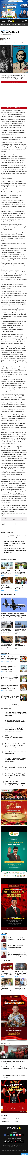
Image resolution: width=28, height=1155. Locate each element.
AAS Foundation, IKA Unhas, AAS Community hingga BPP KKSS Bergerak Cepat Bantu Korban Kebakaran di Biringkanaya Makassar (7, 992)
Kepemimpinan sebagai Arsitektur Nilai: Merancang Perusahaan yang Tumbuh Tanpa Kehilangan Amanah (17, 954)
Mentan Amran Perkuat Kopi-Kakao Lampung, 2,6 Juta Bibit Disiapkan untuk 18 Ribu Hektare (15, 543)
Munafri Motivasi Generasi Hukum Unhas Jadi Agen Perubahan (14, 1062)
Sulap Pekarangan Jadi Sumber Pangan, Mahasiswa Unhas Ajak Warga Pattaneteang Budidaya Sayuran (15, 1068)
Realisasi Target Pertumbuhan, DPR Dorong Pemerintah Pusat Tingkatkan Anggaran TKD (15, 550)
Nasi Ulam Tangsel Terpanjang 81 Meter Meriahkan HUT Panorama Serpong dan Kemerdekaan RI (14, 729)
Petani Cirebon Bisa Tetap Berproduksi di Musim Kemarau (15, 752)
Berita (7, 30)
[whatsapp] (11, 1135)
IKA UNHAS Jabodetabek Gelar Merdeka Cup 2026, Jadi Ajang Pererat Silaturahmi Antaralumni (6, 975)
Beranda (3, 30)
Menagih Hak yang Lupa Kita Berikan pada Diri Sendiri (15, 946)
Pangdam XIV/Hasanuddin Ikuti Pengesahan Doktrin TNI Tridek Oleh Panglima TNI (20, 647)
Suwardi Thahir (7, 38)
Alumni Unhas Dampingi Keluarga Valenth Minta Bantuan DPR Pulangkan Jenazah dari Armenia (20, 990)
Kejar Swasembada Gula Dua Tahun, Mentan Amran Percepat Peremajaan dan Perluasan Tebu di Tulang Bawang (21, 589)
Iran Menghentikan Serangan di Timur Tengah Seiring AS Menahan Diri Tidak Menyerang (6, 632)
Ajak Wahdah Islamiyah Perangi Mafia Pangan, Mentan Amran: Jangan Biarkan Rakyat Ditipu (15, 745)
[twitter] (8, 1135)
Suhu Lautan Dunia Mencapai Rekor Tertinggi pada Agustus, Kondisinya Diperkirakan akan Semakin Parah (9, 659)
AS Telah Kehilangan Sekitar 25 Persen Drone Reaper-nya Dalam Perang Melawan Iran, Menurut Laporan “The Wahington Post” (13, 616)
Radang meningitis (7, 527)
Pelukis (12, 523)
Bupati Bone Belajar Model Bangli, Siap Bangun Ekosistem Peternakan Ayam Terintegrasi (15, 775)
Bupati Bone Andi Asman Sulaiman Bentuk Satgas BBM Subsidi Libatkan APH (15, 721)
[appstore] (8, 1141)
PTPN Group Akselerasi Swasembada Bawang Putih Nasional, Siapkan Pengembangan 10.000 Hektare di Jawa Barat (15, 738)
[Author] (1, 39)
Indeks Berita (14, 704)
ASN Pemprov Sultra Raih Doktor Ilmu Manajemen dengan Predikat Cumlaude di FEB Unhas (16, 713)
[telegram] (14, 1135)
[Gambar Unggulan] (14, 59)
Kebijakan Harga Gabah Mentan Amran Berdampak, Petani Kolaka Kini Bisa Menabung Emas (15, 759)
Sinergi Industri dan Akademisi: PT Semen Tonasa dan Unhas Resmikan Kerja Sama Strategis (14, 1075)
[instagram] (17, 1135)
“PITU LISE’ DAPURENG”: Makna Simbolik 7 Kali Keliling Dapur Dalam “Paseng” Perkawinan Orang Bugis (15, 783)
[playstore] (19, 1141)
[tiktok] (23, 1135)
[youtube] (20, 1135)
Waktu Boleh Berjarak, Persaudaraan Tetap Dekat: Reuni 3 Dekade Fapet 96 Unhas (15, 767)
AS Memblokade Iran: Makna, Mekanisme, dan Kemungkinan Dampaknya (6, 646)
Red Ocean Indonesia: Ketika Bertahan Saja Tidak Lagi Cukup (16, 938)
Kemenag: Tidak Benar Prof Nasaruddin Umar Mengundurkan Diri (15, 537)
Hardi (7, 523)
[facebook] (5, 1135)
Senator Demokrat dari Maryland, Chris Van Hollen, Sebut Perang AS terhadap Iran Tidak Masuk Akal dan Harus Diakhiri (21, 633)
